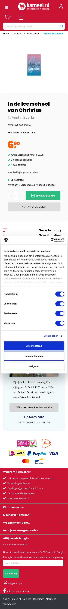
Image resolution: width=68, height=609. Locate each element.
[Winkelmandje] (21, 17)
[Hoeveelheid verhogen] (21, 195)
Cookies (27, 598)
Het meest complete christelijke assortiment (30, 478)
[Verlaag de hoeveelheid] (11, 195)
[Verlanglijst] (7, 17)
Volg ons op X (15, 583)
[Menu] (6, 6)
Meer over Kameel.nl (18, 498)
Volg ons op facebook (17, 591)
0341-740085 (35, 417)
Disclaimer (38, 598)
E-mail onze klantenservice (36, 407)
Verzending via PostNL (19, 483)
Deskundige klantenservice (21, 493)
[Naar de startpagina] (34, 6)
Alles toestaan (34, 345)
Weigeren (34, 366)
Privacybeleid (9, 557)
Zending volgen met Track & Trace (25, 488)
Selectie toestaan (34, 356)
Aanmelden (11, 573)
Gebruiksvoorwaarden (31, 557)
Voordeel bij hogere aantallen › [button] (23, 172)
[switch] (59, 303)
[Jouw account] (61, 6)
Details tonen (50, 335)
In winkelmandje (45, 195)
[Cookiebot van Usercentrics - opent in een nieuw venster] (50, 240)
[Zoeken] (61, 26)
